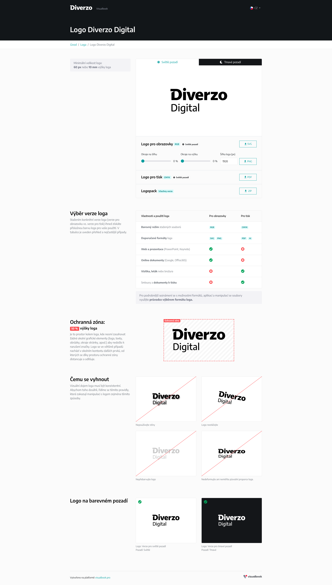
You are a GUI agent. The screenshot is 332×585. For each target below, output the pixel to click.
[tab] (167, 62)
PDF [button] (248, 177)
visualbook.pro (102, 577)
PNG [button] (248, 161)
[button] (248, 191)
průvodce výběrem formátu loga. (171, 299)
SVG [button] (248, 144)
